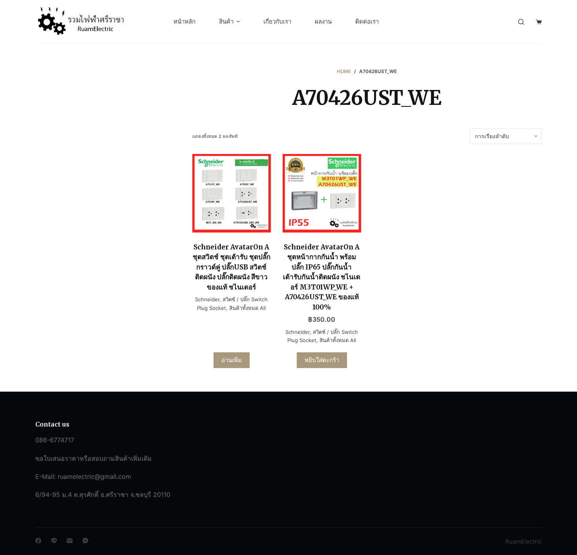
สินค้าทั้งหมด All (247, 308)
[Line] (54, 541)
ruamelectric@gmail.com (94, 476)
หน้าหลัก (184, 21)
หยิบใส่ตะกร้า (322, 360)
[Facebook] (38, 541)
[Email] (70, 541)
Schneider (207, 299)
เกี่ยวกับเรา (277, 21)
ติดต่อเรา (367, 21)
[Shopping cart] (539, 22)
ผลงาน (323, 21)
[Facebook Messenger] (85, 541)
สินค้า (226, 21)
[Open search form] (521, 22)
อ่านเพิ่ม (231, 360)
